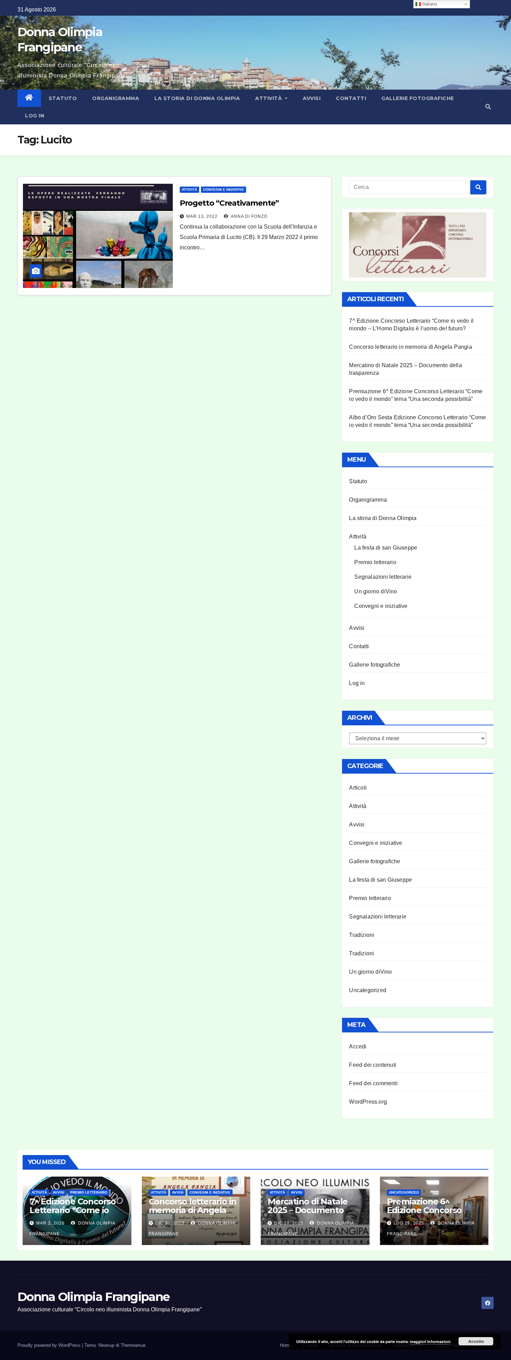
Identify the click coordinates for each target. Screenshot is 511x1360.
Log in (34, 116)
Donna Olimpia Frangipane (93, 1296)
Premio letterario (375, 562)
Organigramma (115, 98)
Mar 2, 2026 (50, 1223)
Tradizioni (361, 935)
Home (286, 1345)
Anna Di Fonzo (248, 216)
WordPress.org (368, 1102)
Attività (269, 98)
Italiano (429, 4)
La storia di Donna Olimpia (197, 98)
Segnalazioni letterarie (383, 577)
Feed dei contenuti (372, 1065)
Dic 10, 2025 (288, 1223)
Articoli (358, 788)
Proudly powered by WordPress (49, 1345)
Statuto (63, 98)
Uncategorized (367, 990)
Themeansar (133, 1345)
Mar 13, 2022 (202, 216)
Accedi (357, 1046)
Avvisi (312, 98)
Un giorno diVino (375, 591)
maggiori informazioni (430, 1341)
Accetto (476, 1341)
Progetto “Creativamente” (229, 203)
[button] (488, 107)
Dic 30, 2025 (170, 1223)
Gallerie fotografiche (417, 98)
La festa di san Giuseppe (385, 548)
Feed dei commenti (373, 1083)
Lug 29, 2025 (409, 1223)
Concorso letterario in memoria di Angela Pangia (410, 347)
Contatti (351, 98)
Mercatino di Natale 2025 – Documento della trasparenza (308, 1210)
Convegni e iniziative (223, 189)
